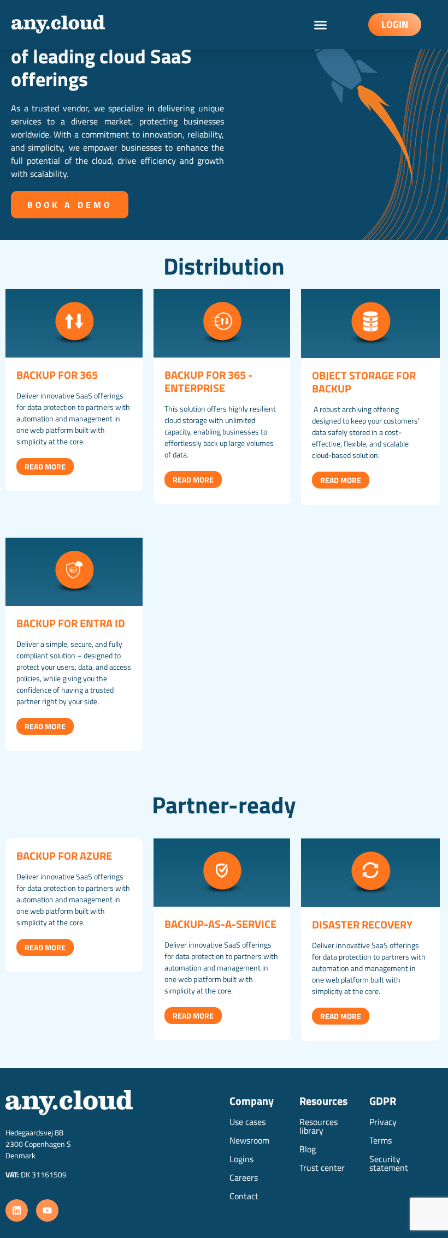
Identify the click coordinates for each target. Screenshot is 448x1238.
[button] (320, 24)
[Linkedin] (16, 1210)
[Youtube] (47, 1210)
